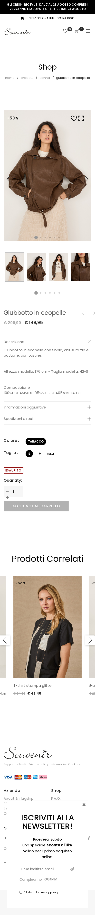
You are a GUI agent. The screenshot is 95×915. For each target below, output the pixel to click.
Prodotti (27, 77)
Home (10, 77)
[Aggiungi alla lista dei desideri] (74, 118)
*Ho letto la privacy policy (41, 892)
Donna (44, 77)
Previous (8, 179)
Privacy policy (38, 764)
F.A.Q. (56, 798)
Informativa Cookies (65, 764)
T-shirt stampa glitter (33, 685)
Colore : (11, 440)
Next (86, 179)
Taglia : (11, 452)
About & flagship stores (19, 800)
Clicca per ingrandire (81, 178)
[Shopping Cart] (77, 31)
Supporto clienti (15, 764)
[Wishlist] (65, 31)
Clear (51, 454)
